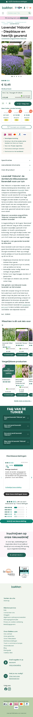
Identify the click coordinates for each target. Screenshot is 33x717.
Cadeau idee (8, 653)
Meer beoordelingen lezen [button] (16, 494)
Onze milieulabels (10, 639)
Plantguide (7, 650)
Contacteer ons (9, 613)
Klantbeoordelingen (10, 641)
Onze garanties (9, 636)
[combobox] (19, 13)
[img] (9, 463)
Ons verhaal (8, 634)
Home (3, 22)
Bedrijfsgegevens (9, 624)
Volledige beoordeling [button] (13, 487)
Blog (5, 648)
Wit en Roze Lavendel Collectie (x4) (20, 381)
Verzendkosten (9, 646)
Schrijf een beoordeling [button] (16, 521)
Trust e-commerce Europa (13, 643)
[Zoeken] (29, 13)
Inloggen (7, 615)
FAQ (5, 610)
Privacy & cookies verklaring (13, 622)
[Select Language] (20, 8)
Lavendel (5, 24)
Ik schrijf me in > (16, 555)
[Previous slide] (1, 477)
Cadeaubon (6, 379)
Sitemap (6, 601)
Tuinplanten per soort (20, 22)
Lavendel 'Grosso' (21, 343)
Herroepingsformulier (11, 620)
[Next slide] (31, 477)
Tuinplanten (10, 22)
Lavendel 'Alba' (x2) (7, 344)
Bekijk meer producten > (23, 401)
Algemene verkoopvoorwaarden (15, 617)
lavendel (21, 190)
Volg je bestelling (15, 665)
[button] (1, 13)
